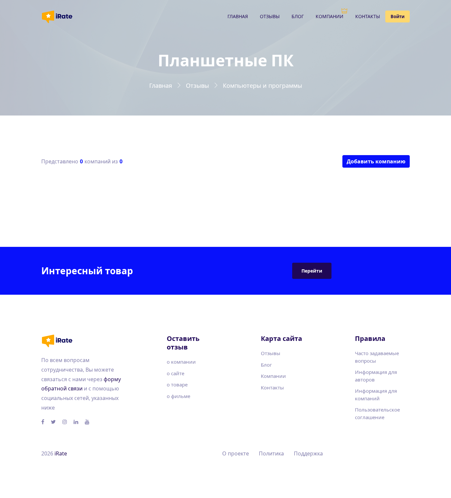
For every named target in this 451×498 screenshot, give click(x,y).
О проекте (235, 453)
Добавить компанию (376, 161)
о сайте (175, 373)
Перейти (311, 271)
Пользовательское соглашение (377, 413)
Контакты (367, 16)
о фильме (178, 396)
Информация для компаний (376, 394)
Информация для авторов (376, 376)
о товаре (177, 384)
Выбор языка (380, 453)
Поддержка (308, 453)
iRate (60, 453)
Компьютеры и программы (262, 85)
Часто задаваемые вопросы (377, 357)
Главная (237, 16)
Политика (271, 453)
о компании (181, 361)
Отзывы (270, 16)
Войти (397, 16)
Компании (329, 16)
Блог (298, 16)
